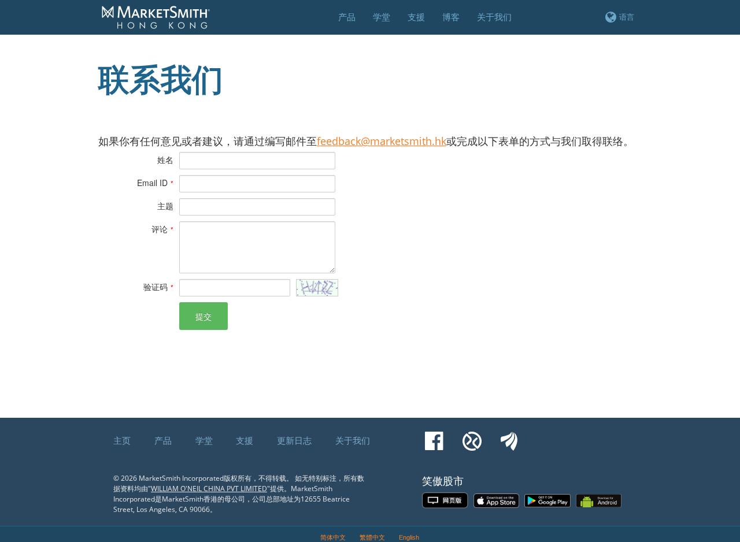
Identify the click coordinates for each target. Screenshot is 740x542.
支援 (244, 440)
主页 (122, 440)
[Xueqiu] (472, 436)
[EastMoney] (509, 436)
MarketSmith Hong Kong (161, 23)
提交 (203, 316)
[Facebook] (434, 436)
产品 (163, 440)
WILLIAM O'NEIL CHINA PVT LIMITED (209, 488)
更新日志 (294, 440)
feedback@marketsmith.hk (381, 141)
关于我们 (352, 440)
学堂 (204, 440)
